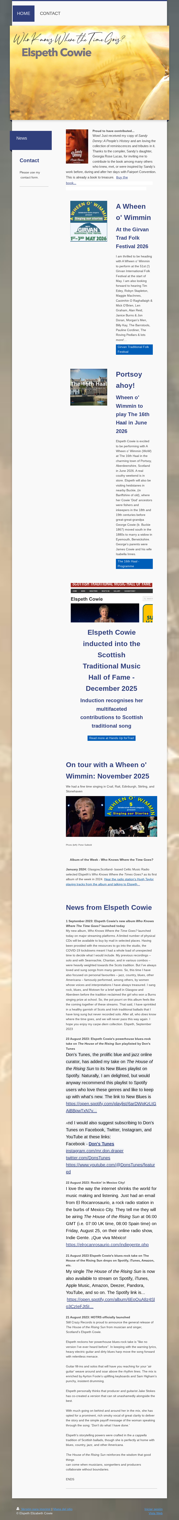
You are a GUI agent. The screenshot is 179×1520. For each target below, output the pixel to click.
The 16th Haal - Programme (128, 564)
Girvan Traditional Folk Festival (133, 349)
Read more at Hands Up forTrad (111, 738)
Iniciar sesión (154, 1509)
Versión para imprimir (36, 1509)
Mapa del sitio (62, 1509)
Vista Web (156, 1513)
